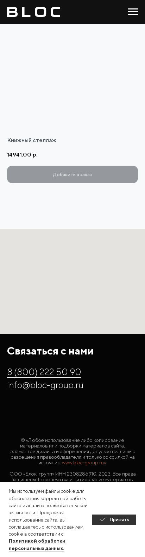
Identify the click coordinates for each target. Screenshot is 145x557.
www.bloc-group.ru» (84, 462)
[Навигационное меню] (133, 11)
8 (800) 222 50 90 (44, 371)
